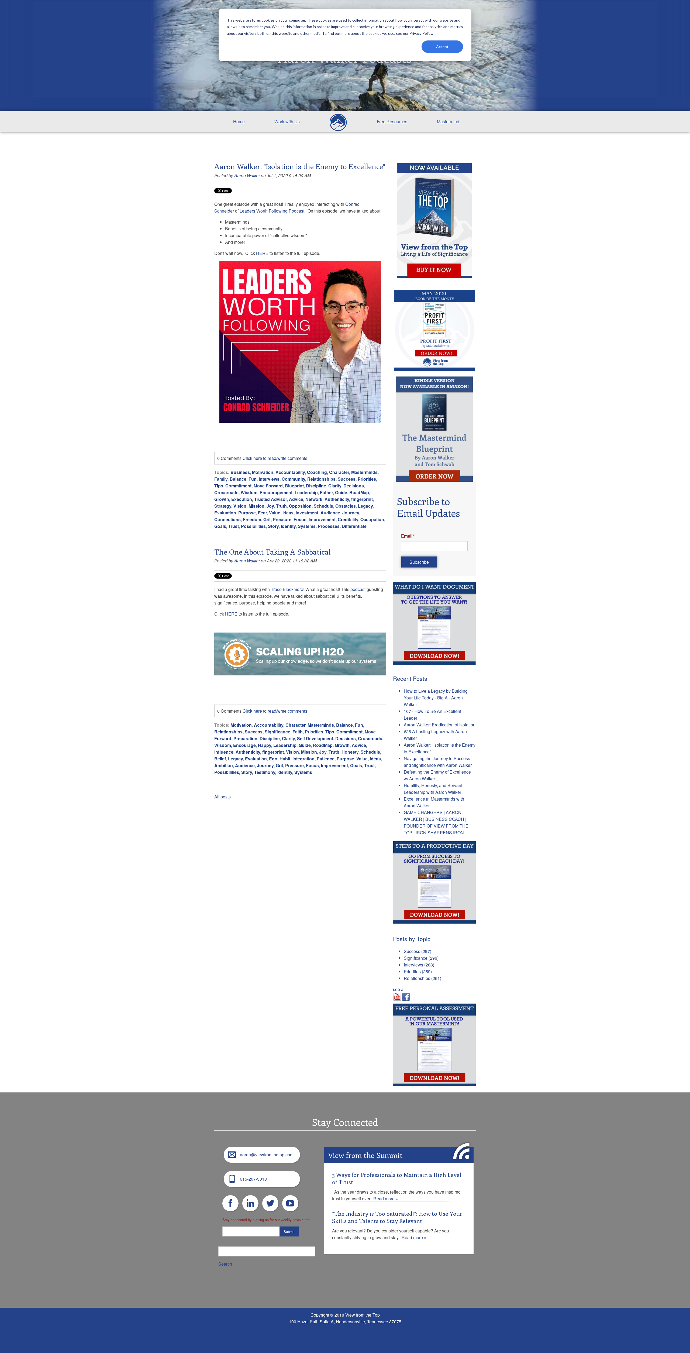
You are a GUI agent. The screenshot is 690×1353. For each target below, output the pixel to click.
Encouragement (276, 492)
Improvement (322, 519)
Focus (300, 519)
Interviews (269, 479)
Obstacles (345, 506)
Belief (220, 759)
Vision (239, 506)
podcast (357, 589)
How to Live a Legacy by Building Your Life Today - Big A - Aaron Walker (436, 698)
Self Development (315, 738)
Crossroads (226, 492)
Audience (330, 513)
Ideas (288, 513)
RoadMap (359, 492)
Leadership (306, 492)
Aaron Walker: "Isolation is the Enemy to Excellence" (299, 166)
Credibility (348, 519)
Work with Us (287, 121)
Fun (253, 479)
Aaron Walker (247, 175)
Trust (233, 526)
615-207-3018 (253, 1179)
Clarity (334, 486)
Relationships (321, 479)
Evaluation (225, 513)
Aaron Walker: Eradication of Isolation (439, 725)
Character (339, 472)
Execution (241, 499)
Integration (303, 759)
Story (273, 526)
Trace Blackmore (287, 589)
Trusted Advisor (270, 499)
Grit (267, 519)
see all (399, 989)
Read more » (385, 1198)
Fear (262, 513)
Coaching (317, 472)
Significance (277, 732)
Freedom (252, 519)
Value (274, 513)
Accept (442, 46)
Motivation (262, 472)
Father (326, 492)
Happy (264, 745)
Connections (227, 519)
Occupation (372, 519)
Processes (329, 526)
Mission (256, 506)
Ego (273, 759)
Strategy (222, 506)
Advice (296, 499)
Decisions (353, 486)
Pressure (282, 519)
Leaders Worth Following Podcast (272, 211)
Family (220, 479)
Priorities (367, 479)
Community (293, 479)
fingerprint (362, 499)
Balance (238, 479)
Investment (307, 513)
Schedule (323, 506)
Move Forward (268, 486)
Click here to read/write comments (275, 458)
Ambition (223, 765)
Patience (325, 759)
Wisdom (249, 492)
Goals (220, 526)
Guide (341, 492)
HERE (262, 253)
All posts (222, 797)
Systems (307, 526)
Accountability (290, 472)
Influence (223, 752)
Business (240, 472)
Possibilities (253, 526)
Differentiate (354, 526)
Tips (218, 486)
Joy (270, 506)
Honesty (349, 752)
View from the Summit (365, 1155)
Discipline (316, 486)
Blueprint (294, 486)
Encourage (244, 745)
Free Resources (392, 121)
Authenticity (337, 499)
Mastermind (448, 121)
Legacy (365, 506)
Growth (221, 499)
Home (239, 121)
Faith (297, 732)
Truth (281, 506)
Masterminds (364, 472)
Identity (288, 526)
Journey (350, 513)
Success (347, 479)
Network (313, 499)
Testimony (264, 772)
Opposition (300, 506)
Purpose (247, 513)
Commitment (238, 486)
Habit (285, 759)
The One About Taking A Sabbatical (272, 551)
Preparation (245, 738)
